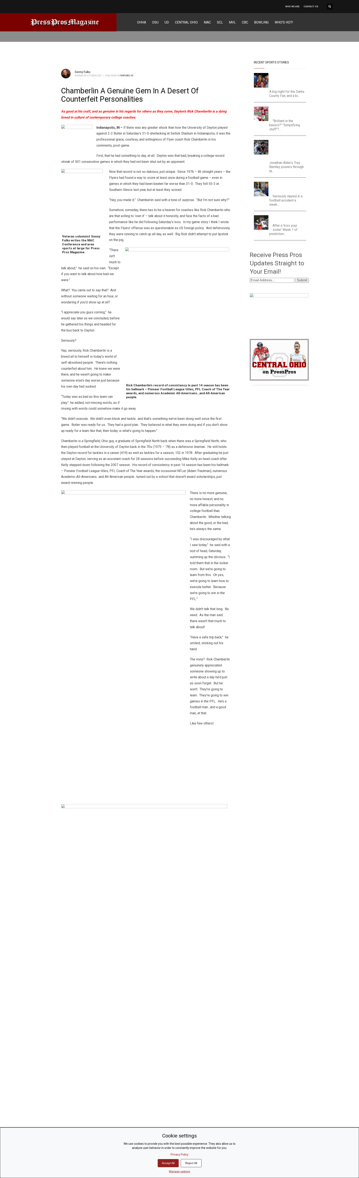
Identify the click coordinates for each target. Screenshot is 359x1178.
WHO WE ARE (292, 6)
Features (125, 75)
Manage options (179, 1171)
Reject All (191, 1163)
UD (131, 75)
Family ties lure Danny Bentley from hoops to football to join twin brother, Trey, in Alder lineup (287, 149)
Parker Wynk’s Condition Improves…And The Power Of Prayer (288, 187)
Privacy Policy (179, 1154)
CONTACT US (311, 6)
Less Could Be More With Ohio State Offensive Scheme (289, 111)
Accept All (168, 1163)
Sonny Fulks (82, 72)
